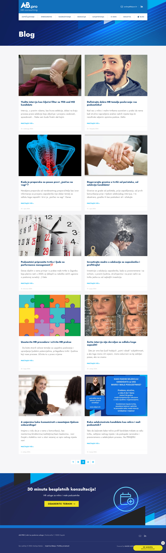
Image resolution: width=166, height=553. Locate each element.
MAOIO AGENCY (130, 546)
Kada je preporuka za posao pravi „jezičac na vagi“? (47, 183)
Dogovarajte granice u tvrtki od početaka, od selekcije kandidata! (112, 183)
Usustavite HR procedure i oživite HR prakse (46, 342)
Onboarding (46, 17)
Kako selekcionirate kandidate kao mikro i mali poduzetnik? (113, 423)
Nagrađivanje (65, 17)
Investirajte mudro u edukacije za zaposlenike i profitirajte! (113, 263)
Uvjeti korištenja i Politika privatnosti (57, 546)
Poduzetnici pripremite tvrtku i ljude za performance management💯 (43, 263)
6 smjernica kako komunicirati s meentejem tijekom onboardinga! (49, 423)
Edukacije (81, 17)
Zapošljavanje (28, 17)
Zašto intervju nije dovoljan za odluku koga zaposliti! (111, 343)
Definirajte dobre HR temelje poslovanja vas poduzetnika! (112, 103)
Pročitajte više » (27, 123)
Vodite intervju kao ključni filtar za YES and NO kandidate (48, 103)
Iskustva (127, 17)
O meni (114, 17)
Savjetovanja (98, 17)
